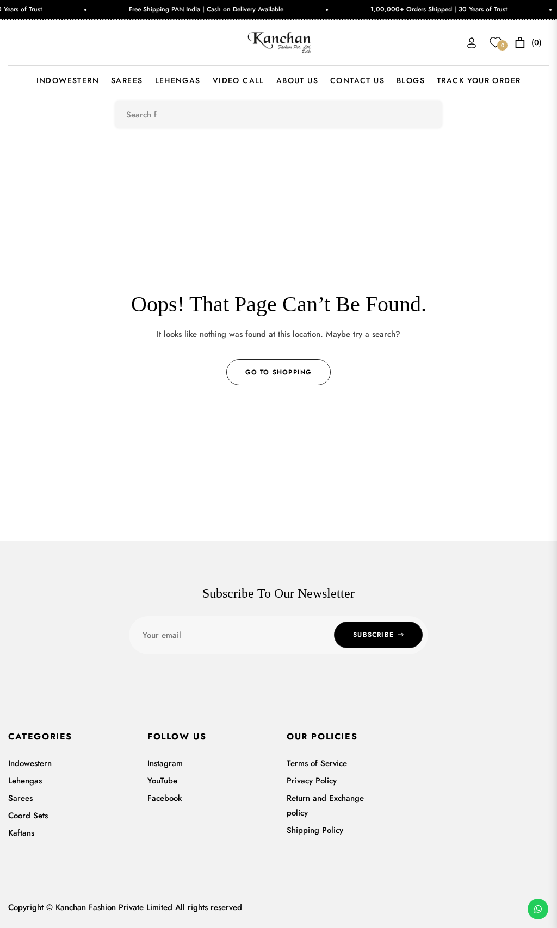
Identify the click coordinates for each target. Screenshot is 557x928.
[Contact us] (538, 909)
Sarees (20, 798)
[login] (471, 43)
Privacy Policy (312, 781)
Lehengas (25, 781)
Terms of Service (317, 763)
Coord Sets (28, 816)
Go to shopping (278, 372)
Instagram (165, 763)
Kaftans (21, 833)
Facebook (164, 798)
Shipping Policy (315, 830)
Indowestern (30, 763)
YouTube (162, 781)
